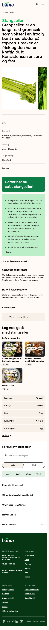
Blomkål (30, 345)
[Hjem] (8, 4)
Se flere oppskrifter (11, 338)
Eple (6, 372)
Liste (13, 465)
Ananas (13, 372)
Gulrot (40, 348)
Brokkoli (8, 348)
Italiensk (8, 345)
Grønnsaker (9, 12)
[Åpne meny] (42, 4)
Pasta (15, 345)
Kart (34, 465)
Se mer (9, 252)
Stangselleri (32, 348)
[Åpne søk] (37, 4)
